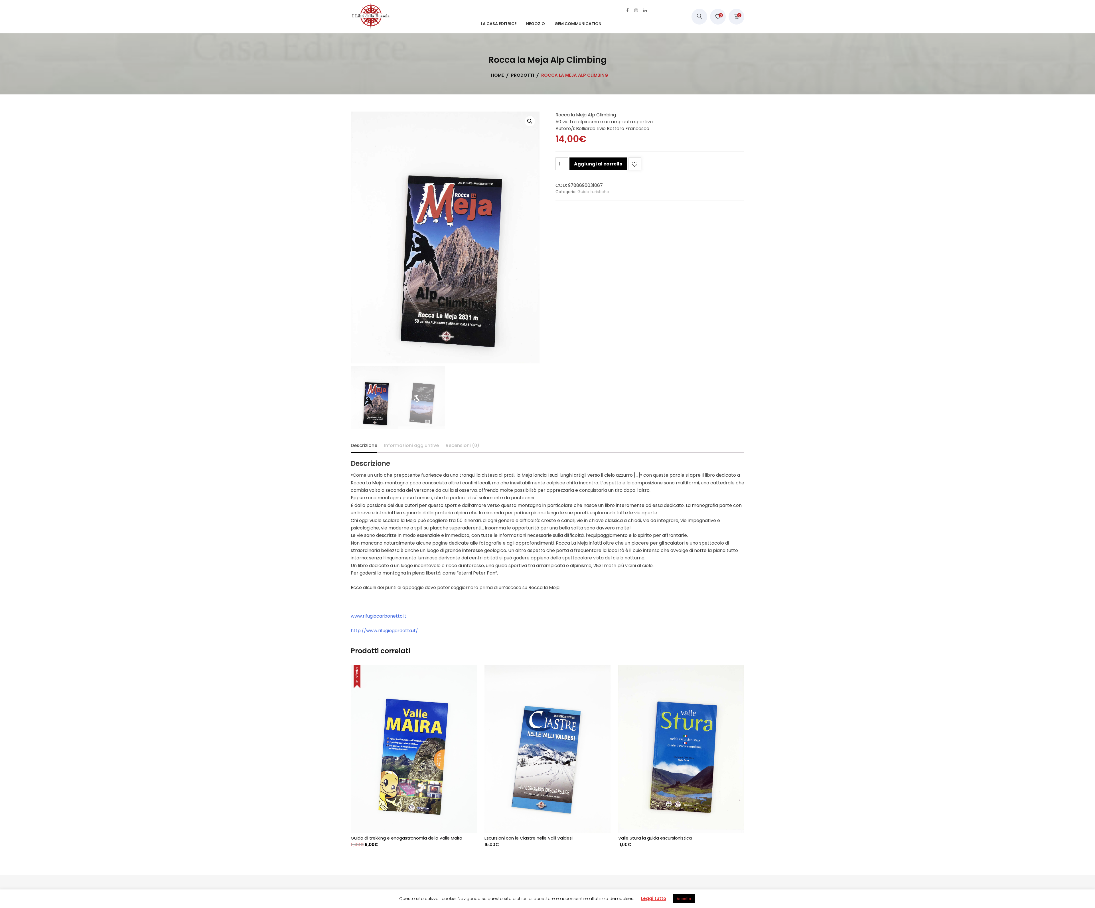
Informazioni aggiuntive (411, 445)
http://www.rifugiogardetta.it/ (384, 630)
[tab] (364, 445)
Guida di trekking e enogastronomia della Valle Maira (406, 838)
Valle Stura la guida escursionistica (655, 838)
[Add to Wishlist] (634, 165)
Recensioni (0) (462, 445)
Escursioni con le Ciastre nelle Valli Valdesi (528, 838)
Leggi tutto (653, 898)
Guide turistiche (593, 192)
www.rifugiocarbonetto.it (379, 616)
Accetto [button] (684, 898)
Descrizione (364, 445)
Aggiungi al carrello (598, 164)
